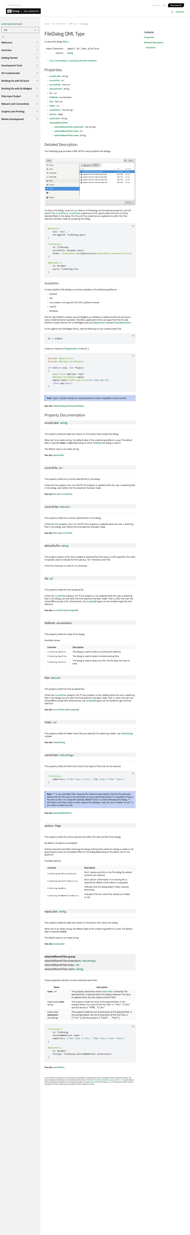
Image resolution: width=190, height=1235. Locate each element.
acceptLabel (55, 76)
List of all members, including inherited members (73, 60)
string (63, 423)
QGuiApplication (123, 322)
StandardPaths (76, 405)
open (47, 213)
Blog (164, 5)
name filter (107, 991)
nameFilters (55, 110)
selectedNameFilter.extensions (69, 126)
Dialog (70, 53)
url (60, 468)
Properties (149, 37)
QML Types (73, 24)
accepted (91, 601)
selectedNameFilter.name (66, 135)
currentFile (54, 80)
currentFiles (55, 84)
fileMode (53, 97)
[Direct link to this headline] (63, 70)
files (51, 101)
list (62, 507)
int (77, 965)
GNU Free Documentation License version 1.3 (106, 1079)
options (53, 114)
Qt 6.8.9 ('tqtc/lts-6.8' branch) (11, 24)
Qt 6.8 (47, 24)
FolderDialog (59, 405)
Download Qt (176, 5)
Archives (180, 11)
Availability (151, 47)
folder (52, 105)
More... (66, 41)
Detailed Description (153, 42)
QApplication (99, 322)
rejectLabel (54, 118)
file (50, 93)
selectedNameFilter (58, 122)
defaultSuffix (55, 88)
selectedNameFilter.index (66, 131)
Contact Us (156, 5)
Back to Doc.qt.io (15, 5)
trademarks (89, 1082)
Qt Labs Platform (59, 24)
